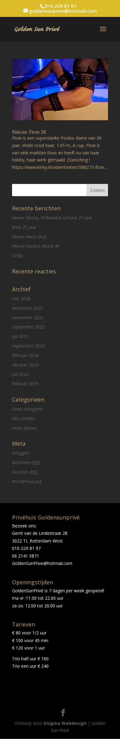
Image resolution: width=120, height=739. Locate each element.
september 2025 (28, 327)
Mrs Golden (23, 418)
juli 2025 (20, 336)
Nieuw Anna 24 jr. (29, 237)
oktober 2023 (25, 365)
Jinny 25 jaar (24, 227)
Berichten (26, 462)
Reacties (25, 472)
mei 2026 (21, 298)
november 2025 (27, 317)
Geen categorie (27, 409)
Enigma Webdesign (65, 723)
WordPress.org (27, 481)
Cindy (17, 255)
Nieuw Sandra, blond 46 (35, 246)
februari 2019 (25, 384)
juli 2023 (20, 374)
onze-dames (24, 428)
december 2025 (27, 308)
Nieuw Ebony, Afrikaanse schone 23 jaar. (52, 218)
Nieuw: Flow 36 (29, 132)
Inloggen (20, 453)
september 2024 (28, 346)
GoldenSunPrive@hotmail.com (42, 563)
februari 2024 (25, 355)
